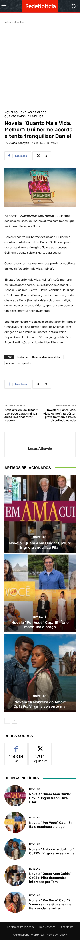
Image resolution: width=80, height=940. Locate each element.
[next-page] (14, 721)
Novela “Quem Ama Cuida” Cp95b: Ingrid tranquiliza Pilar (40, 545)
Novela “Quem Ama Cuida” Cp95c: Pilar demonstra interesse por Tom (50, 878)
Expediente (66, 927)
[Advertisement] (40, 67)
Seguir (40, 746)
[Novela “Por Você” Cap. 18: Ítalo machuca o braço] (40, 593)
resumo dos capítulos (18, 363)
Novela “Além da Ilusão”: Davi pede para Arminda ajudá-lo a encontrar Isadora (21, 415)
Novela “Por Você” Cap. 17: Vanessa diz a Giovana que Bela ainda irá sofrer (50, 904)
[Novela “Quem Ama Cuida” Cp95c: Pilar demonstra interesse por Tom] (15, 875)
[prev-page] (7, 721)
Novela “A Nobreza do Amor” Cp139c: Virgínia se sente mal (40, 704)
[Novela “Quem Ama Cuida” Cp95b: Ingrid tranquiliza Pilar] (40, 514)
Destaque (22, 357)
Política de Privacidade (21, 927)
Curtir (16, 746)
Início (7, 22)
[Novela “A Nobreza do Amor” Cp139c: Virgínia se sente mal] (40, 673)
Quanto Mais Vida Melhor (24, 116)
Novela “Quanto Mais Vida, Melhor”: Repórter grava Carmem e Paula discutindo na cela (59, 415)
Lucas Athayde (19, 142)
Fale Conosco (47, 927)
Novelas (19, 22)
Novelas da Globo (33, 112)
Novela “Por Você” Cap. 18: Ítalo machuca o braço (40, 624)
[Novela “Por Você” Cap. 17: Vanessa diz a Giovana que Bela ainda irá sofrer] (15, 902)
